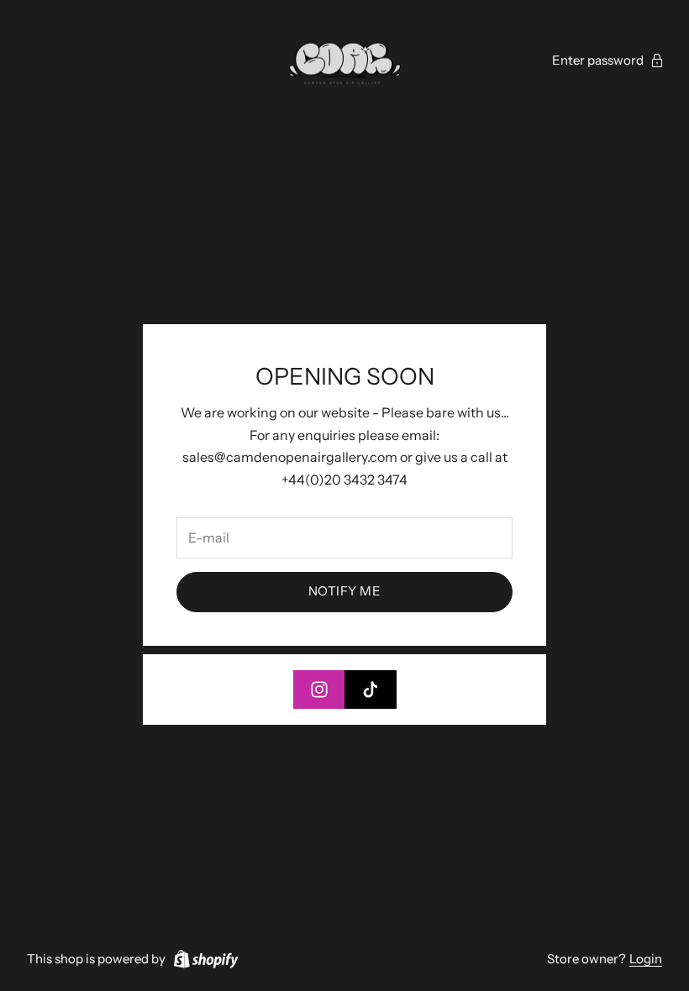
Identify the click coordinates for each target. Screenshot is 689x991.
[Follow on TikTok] (370, 689)
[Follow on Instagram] (319, 689)
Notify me (344, 591)
